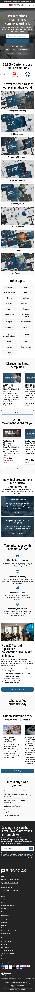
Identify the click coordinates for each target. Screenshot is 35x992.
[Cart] (33, 5)
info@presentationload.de (12, 879)
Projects (4, 928)
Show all (17, 412)
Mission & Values (6, 903)
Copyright (4, 944)
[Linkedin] (14, 890)
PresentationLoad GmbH (19, 982)
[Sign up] (31, 848)
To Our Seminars (17, 533)
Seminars (4, 925)
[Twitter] (11, 890)
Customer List (5, 934)
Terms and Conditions (8, 953)
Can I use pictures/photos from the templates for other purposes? (15, 811)
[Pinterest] (17, 890)
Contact (3, 911)
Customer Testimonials (8, 906)
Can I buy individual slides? (12, 816)
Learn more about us (17, 689)
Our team (4, 900)
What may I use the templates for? (15, 791)
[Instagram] (5, 890)
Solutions (4, 922)
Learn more (17, 512)
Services (4, 919)
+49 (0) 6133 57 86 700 (11, 883)
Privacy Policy (28, 857)
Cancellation (5, 947)
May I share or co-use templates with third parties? (16, 795)
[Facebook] (2, 890)
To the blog (17, 771)
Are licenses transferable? (12, 806)
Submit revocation (7, 950)
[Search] (5, 5)
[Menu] (2, 5)
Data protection (6, 941)
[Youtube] (8, 890)
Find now (17, 41)
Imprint (3, 956)
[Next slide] (32, 390)
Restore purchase (7, 959)
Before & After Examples (9, 931)
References (5, 908)
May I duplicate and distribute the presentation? (14, 801)
